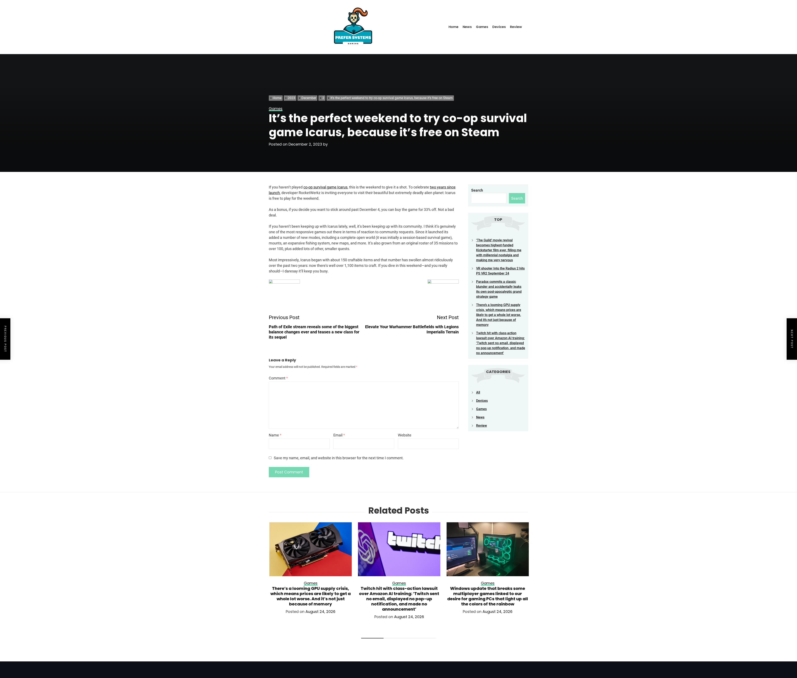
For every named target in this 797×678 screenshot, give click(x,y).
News (467, 27)
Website (404, 435)
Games (482, 27)
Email (339, 435)
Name (275, 435)
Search (477, 190)
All (478, 392)
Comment (278, 378)
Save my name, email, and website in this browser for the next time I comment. (339, 458)
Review (516, 27)
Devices (499, 27)
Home (453, 27)
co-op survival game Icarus (325, 187)
